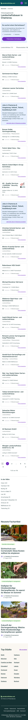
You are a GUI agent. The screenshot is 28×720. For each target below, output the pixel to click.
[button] (21, 3)
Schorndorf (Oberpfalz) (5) (9, 500)
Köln (15, 658)
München (4, 658)
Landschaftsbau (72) (7, 47)
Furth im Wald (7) (6, 491)
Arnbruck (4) (4, 503)
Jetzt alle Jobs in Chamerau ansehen (16, 123)
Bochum (16, 681)
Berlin (2, 655)
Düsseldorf (4, 666)
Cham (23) (4, 483)
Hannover (4, 677)
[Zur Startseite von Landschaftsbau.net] (8, 3)
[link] (14, 61)
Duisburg (3, 681)
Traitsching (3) (5, 508)
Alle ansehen (23, 649)
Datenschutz (13, 708)
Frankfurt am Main (6, 662)
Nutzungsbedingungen (9, 711)
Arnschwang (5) (5, 497)
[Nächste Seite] (25, 466)
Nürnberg (17, 677)
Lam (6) (3, 494)
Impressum (23, 711)
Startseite (3, 8)
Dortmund (4, 670)
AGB (18, 711)
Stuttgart (16, 662)
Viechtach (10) (5, 486)
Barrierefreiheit (21, 708)
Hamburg (17, 655)
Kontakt (6, 708)
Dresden (16, 674)
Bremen (3, 674)
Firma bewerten (22, 66)
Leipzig (16, 666)
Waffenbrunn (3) (5, 505)
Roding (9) (4, 488)
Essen (16, 670)
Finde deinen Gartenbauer (14, 39)
